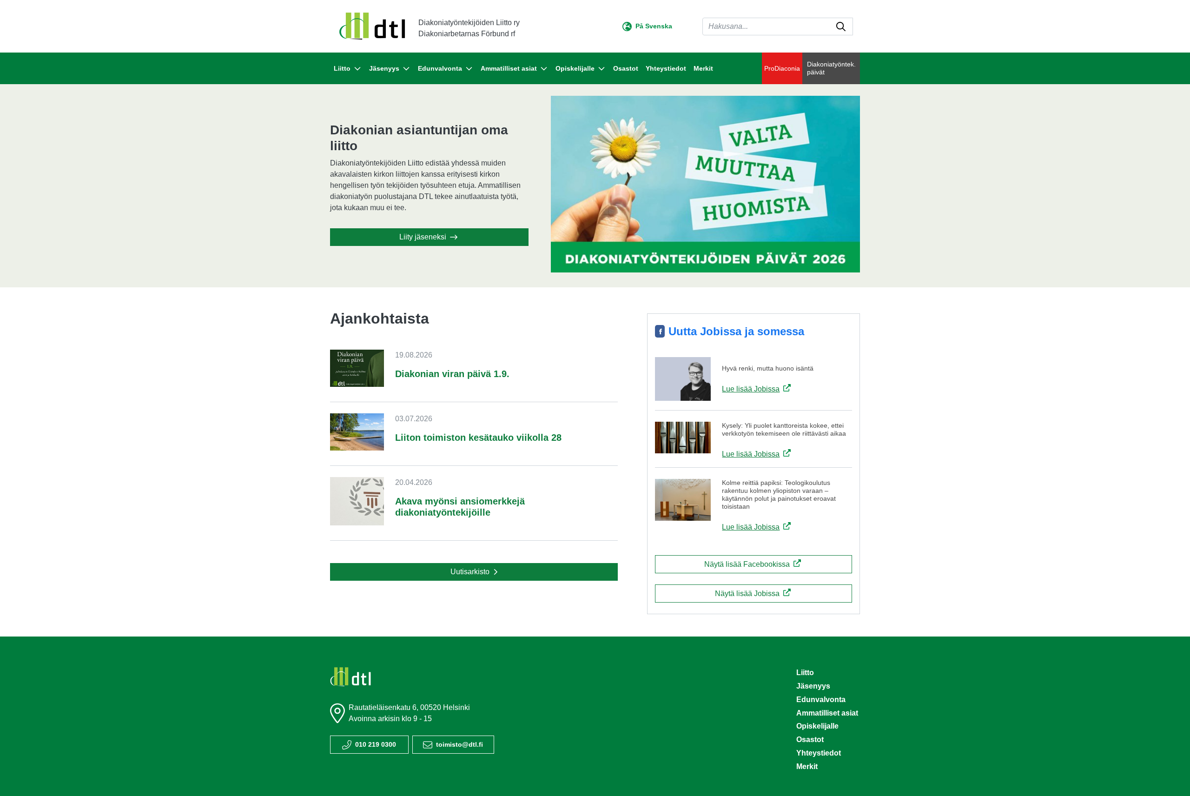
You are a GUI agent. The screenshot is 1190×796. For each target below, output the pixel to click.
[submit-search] (841, 26)
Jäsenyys (813, 686)
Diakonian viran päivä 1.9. (452, 374)
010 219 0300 (375, 744)
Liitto (805, 673)
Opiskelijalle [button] (575, 68)
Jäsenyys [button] (384, 68)
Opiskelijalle (817, 726)
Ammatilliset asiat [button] (509, 68)
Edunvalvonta (821, 699)
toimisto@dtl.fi (459, 744)
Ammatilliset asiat (827, 713)
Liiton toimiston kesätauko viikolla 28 (478, 437)
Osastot (625, 68)
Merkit (703, 68)
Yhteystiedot (666, 68)
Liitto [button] (342, 68)
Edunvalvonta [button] (440, 68)
